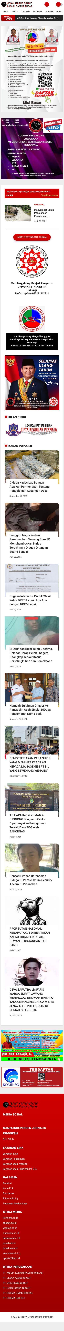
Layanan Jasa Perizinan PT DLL (20, 1168)
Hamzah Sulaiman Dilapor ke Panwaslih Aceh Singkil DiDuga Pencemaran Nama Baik (30, 709)
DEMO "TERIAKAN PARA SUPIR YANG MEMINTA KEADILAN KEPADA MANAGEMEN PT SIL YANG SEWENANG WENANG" (30, 764)
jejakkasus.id (10, 1248)
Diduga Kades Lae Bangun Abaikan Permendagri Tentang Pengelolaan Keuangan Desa (30, 486)
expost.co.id (9, 1222)
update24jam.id (11, 1258)
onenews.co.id (11, 1233)
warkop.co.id (10, 1227)
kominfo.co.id (10, 1217)
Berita (15, 12)
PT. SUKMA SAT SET (14, 1298)
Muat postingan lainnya (32, 237)
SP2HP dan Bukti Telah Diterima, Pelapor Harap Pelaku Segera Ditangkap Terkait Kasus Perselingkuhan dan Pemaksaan (31, 655)
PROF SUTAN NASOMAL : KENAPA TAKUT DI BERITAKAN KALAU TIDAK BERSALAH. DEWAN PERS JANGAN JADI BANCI (30, 937)
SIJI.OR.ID (8, 1139)
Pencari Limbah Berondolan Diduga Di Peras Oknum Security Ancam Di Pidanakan (31, 880)
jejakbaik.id (9, 1243)
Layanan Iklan (10, 1153)
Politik (49, 12)
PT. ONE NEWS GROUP (15, 1282)
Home (6, 12)
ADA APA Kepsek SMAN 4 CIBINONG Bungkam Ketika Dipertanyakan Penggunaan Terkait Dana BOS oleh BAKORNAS (28, 823)
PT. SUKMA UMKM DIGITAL (18, 1293)
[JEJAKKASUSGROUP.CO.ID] (16, 7)
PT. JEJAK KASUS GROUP (17, 1277)
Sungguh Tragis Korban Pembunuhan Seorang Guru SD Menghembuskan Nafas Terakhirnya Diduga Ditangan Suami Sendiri (30, 543)
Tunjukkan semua (49, 195)
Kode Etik (8, 1188)
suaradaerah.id (11, 1253)
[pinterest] (17, 1120)
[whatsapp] (13, 1120)
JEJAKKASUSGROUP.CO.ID (40, 1317)
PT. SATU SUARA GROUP (16, 1287)
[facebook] (4, 1120)
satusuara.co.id (11, 1238)
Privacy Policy (10, 1198)
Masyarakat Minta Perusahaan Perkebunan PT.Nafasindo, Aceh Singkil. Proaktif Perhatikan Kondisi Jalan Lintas (45, 213)
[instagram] (22, 1120)
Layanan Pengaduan (14, 1158)
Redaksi (7, 1183)
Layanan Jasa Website (15, 1163)
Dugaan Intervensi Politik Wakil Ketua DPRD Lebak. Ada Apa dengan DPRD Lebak (30, 600)
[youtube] (26, 1120)
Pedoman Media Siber (15, 1203)
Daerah (26, 12)
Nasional (37, 12)
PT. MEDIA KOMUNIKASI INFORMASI (23, 1272)
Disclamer (8, 1193)
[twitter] (8, 1120)
